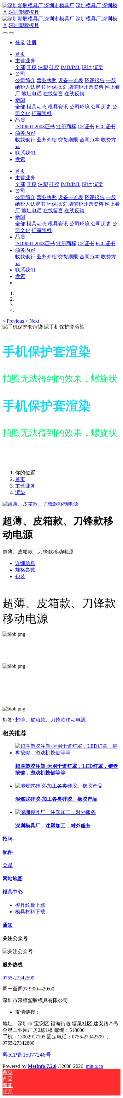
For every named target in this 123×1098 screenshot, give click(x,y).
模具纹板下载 (30, 905)
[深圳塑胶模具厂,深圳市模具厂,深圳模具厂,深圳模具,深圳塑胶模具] (61, 16)
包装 (20, 576)
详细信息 (25, 563)
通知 (8, 925)
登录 (20, 42)
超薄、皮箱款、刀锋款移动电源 (50, 719)
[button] (14, 321)
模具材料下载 (30, 911)
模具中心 (13, 892)
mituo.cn (94, 1066)
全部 (20, 67)
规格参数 (25, 570)
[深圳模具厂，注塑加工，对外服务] (55, 812)
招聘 (8, 839)
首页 (20, 54)
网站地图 (13, 878)
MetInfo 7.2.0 (42, 1066)
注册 (31, 42)
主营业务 (25, 485)
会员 (8, 865)
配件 (8, 852)
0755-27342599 (18, 977)
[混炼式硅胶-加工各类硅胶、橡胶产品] (58, 786)
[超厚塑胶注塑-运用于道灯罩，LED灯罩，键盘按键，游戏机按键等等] (67, 752)
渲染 (20, 492)
